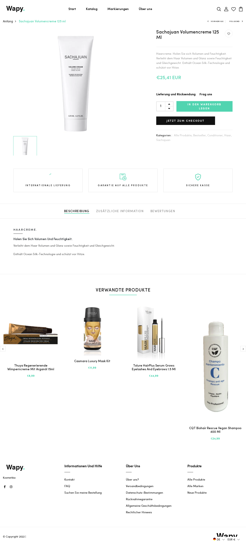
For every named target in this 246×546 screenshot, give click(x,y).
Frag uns (205, 94)
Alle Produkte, (183, 135)
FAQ (67, 486)
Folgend (234, 21)
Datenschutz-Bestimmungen (144, 492)
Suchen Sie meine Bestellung (83, 492)
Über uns (145, 8)
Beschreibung (76, 211)
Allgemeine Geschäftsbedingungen (148, 505)
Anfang (8, 21)
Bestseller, (200, 135)
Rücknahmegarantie (139, 499)
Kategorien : (164, 135)
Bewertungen (162, 211)
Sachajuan (163, 140)
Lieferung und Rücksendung (176, 94)
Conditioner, (215, 135)
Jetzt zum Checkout (185, 121)
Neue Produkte (197, 492)
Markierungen (118, 8)
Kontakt (69, 479)
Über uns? (132, 479)
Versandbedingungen (139, 486)
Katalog (91, 8)
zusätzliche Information (120, 211)
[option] (76, 82)
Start (72, 8)
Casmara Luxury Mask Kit (92, 361)
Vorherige (217, 21)
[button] (219, 539)
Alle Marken (195, 486)
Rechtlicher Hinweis (139, 512)
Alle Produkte (196, 479)
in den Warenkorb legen (204, 106)
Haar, (228, 135)
